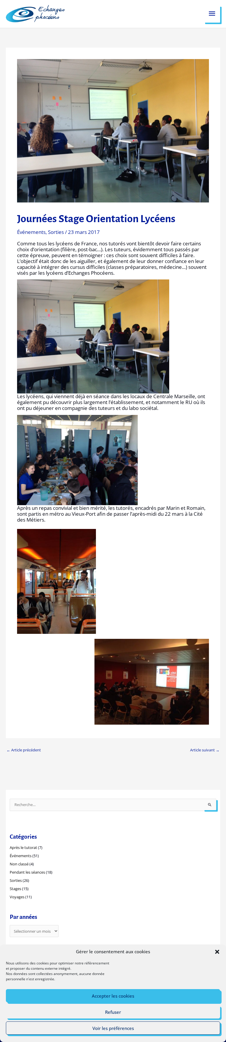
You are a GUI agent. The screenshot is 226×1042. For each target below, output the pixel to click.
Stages (15, 888)
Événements (31, 232)
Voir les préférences (113, 1028)
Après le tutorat (23, 847)
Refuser (113, 1012)
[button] (217, 952)
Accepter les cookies (113, 996)
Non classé (19, 864)
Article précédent (23, 750)
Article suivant (205, 750)
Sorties (56, 232)
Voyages (17, 896)
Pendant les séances (27, 872)
